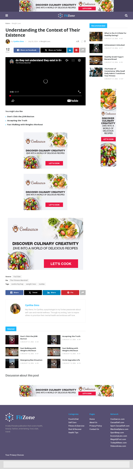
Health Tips (73, 433)
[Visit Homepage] (66, 15)
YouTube (17, 277)
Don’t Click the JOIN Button (20, 116)
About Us (93, 422)
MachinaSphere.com (119, 429)
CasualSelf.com (117, 422)
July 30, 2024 (33, 41)
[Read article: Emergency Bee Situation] (11, 363)
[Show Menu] (6, 15)
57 (37, 354)
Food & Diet (73, 419)
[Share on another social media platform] (83, 50)
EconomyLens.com (118, 436)
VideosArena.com (118, 446)
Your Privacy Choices (14, 455)
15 (79, 363)
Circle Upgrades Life (71, 360)
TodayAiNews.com (118, 443)
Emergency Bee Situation (31, 360)
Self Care (72, 422)
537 (122, 79)
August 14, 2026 (28, 363)
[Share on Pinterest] (76, 50)
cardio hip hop (17, 284)
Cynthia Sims (18, 41)
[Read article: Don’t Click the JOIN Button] (11, 339)
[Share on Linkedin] (70, 50)
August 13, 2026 (70, 363)
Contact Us (94, 429)
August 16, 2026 (28, 354)
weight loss (31, 284)
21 (79, 354)
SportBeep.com (117, 433)
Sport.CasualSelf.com (119, 426)
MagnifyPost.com (118, 439)
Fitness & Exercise (76, 426)
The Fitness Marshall (19, 280)
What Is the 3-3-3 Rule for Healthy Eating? (115, 34)
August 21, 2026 (28, 342)
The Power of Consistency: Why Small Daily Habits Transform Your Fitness (114, 72)
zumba (42, 284)
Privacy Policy (95, 426)
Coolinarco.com (117, 419)
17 (121, 48)
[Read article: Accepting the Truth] (53, 339)
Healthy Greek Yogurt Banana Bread (114, 58)
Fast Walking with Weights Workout (25, 124)
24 (37, 342)
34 (79, 339)
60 (121, 38)
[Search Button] (126, 15)
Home (7, 23)
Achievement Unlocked (114, 45)
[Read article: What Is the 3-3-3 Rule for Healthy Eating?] (95, 36)
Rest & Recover (75, 429)
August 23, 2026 (112, 38)
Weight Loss (16, 23)
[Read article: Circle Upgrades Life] (53, 363)
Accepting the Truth (17, 120)
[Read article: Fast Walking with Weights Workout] (11, 351)
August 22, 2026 (112, 62)
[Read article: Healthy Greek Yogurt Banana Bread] (95, 60)
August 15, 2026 (70, 354)
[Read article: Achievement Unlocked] (95, 48)
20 (37, 363)
